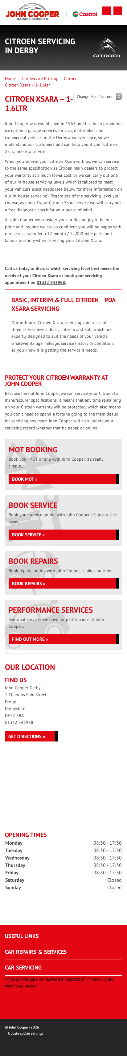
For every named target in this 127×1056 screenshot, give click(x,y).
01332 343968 (51, 282)
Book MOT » (24, 479)
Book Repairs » (28, 583)
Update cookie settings (25, 1033)
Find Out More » (30, 639)
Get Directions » (26, 736)
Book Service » (28, 535)
